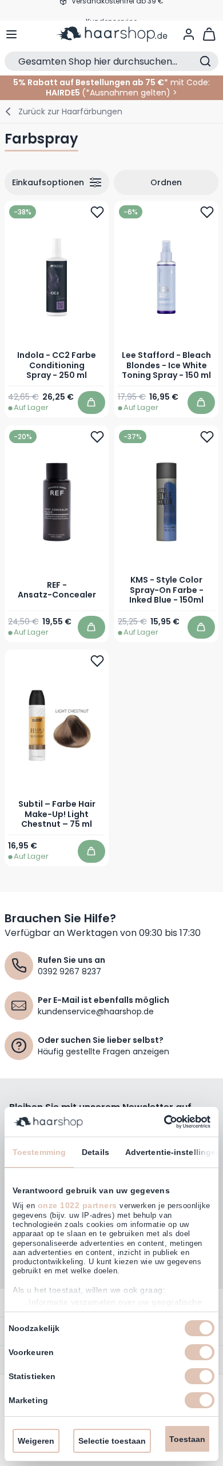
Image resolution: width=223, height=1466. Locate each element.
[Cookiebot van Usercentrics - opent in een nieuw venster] (160, 1122)
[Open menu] (11, 34)
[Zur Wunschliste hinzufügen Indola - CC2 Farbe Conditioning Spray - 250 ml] (97, 212)
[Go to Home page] (112, 34)
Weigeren (36, 1440)
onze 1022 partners (77, 1205)
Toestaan (187, 1439)
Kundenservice (111, 10)
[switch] (199, 1352)
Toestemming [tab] (39, 1152)
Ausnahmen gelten (128, 92)
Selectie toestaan (112, 1440)
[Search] (205, 61)
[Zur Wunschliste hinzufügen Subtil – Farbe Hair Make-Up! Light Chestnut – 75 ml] (97, 661)
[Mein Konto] (189, 34)
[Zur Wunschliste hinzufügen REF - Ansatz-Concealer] (97, 436)
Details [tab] (95, 1152)
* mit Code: (111, 82)
